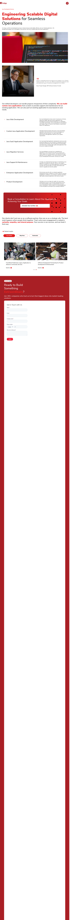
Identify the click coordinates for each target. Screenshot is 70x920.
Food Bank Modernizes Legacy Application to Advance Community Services (18, 263)
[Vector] (3, 3)
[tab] (9, 235)
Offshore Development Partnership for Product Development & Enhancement (50, 263)
